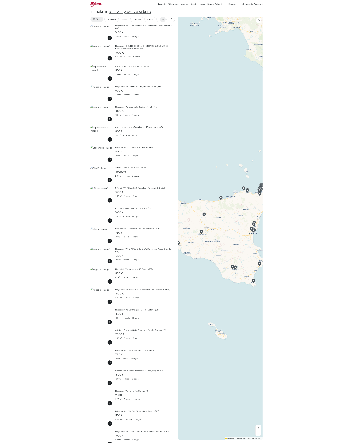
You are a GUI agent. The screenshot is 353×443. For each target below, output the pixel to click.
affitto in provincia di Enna (130, 11)
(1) (97, 19)
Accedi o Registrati (254, 4)
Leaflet (229, 438)
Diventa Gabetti (215, 4)
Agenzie (184, 4)
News (202, 4)
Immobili (161, 4)
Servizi (194, 4)
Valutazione (173, 4)
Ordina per (111, 19)
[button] (178, 243)
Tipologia (137, 19)
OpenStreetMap (240, 438)
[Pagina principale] (96, 4)
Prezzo (150, 19)
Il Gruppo (232, 4)
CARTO (259, 438)
